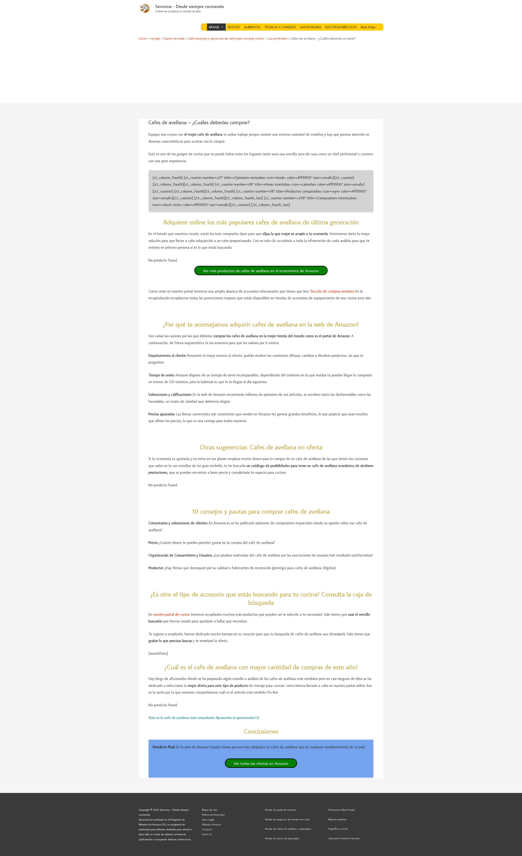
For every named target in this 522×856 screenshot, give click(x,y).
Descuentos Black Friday (341, 809)
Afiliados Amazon (211, 824)
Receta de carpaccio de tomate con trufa (287, 819)
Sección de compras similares (332, 291)
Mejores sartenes (337, 819)
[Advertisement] (261, 73)
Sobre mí (207, 834)
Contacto (207, 829)
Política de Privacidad (213, 814)
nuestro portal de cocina (171, 614)
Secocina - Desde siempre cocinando (189, 6)
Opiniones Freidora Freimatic (344, 838)
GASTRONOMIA (310, 27)
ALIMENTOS (252, 27)
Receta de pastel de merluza (280, 809)
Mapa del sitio (209, 809)
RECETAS (234, 27)
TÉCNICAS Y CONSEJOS (280, 27)
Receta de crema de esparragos (282, 838)
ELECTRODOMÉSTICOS (341, 27)
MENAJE (214, 27)
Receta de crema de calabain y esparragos (288, 828)
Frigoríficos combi (338, 828)
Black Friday (368, 27)
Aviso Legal (208, 819)
